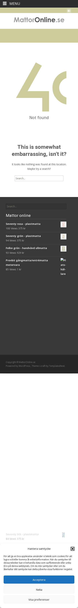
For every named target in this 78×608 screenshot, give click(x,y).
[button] (72, 549)
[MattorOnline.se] (39, 20)
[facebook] (69, 11)
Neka (39, 589)
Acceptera (39, 579)
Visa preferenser (39, 599)
